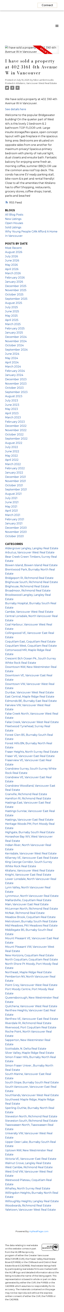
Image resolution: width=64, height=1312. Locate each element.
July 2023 (11, 400)
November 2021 (15, 481)
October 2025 (14, 294)
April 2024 (12, 362)
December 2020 (16, 527)
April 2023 (12, 413)
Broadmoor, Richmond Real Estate (28, 590)
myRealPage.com (38, 1231)
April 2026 (11, 269)
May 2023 (11, 409)
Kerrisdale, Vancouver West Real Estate (31, 853)
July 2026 (11, 256)
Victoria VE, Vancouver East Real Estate (30, 1158)
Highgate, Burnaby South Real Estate (30, 832)
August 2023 (13, 396)
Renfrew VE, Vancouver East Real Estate (31, 1018)
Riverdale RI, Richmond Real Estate (28, 1023)
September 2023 (16, 392)
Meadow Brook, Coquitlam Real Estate (30, 917)
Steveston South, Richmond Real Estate (31, 1120)
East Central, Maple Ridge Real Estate (29, 696)
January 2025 (14, 332)
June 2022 (12, 451)
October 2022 (14, 434)
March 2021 (12, 515)
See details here (15, 109)
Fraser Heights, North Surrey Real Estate (31, 751)
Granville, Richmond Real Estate (26, 794)
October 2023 (14, 387)
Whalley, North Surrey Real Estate (27, 1188)
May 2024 (11, 358)
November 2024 (16, 341)
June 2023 (12, 404)
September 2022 (16, 438)
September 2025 (16, 298)
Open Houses (14, 223)
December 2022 (16, 425)
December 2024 (16, 336)
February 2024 (15, 370)
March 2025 (13, 324)
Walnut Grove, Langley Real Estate (28, 1163)
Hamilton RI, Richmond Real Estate (28, 798)
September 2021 (16, 489)
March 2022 (13, 464)
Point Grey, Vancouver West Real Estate (31, 985)
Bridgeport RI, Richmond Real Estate (29, 578)
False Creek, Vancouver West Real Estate (32, 722)
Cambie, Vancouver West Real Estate (29, 611)
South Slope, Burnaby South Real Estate (32, 1082)
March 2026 (13, 273)
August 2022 (13, 443)
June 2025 (12, 311)
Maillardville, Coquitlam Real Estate (28, 900)
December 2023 (16, 379)
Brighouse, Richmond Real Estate (27, 586)
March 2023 (13, 417)
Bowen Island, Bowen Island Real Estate (31, 565)
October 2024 (14, 345)
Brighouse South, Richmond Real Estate (31, 582)
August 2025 (13, 303)
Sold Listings (13, 227)
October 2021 (14, 485)
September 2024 (16, 349)
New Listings (13, 219)
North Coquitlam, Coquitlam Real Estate (31, 959)
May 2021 (11, 506)
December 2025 (15, 286)
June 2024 (12, 353)
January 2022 (14, 472)
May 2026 (11, 264)
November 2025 (15, 290)
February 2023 (15, 421)
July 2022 (11, 447)
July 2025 (11, 307)
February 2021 (14, 519)
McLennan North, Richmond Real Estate (31, 908)
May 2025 (11, 315)
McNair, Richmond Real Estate (25, 913)
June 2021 (12, 502)
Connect (47, 5)
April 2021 (11, 510)
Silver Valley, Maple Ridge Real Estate (29, 1052)
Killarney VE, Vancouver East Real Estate (31, 857)
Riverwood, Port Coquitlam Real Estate (30, 1027)
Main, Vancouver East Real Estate (27, 904)
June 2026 (12, 260)
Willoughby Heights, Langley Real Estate (32, 1201)
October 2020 (14, 536)
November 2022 (16, 430)
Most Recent (13, 248)
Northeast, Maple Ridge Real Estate (28, 972)
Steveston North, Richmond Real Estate (31, 1116)
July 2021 (11, 498)
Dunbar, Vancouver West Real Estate (29, 692)
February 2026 (15, 277)
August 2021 (13, 493)
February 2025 (15, 328)
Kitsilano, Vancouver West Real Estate (36, 83)
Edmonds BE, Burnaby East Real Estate (31, 700)
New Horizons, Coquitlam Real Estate (29, 955)
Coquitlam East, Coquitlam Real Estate (30, 641)
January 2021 (13, 523)
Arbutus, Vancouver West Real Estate (29, 552)
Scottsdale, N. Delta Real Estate (25, 1048)
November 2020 (16, 531)
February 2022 (15, 468)
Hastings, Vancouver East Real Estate (29, 819)
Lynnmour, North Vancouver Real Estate (32, 895)
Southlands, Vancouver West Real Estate (32, 1095)
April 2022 (12, 459)
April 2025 (11, 320)
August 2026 (13, 252)
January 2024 (14, 375)
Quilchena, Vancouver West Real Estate (31, 1006)
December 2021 (15, 476)
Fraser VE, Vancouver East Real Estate (30, 756)
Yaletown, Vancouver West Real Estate (30, 1209)
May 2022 (11, 455)
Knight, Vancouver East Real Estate (28, 874)
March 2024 (13, 366)
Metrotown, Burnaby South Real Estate (31, 921)
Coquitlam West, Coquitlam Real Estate (31, 645)
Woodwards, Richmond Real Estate (28, 1205)
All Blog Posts (14, 214)
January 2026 (14, 281)
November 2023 (16, 383)
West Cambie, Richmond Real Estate (29, 1167)
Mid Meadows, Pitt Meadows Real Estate (31, 925)
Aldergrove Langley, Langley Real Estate (31, 548)
